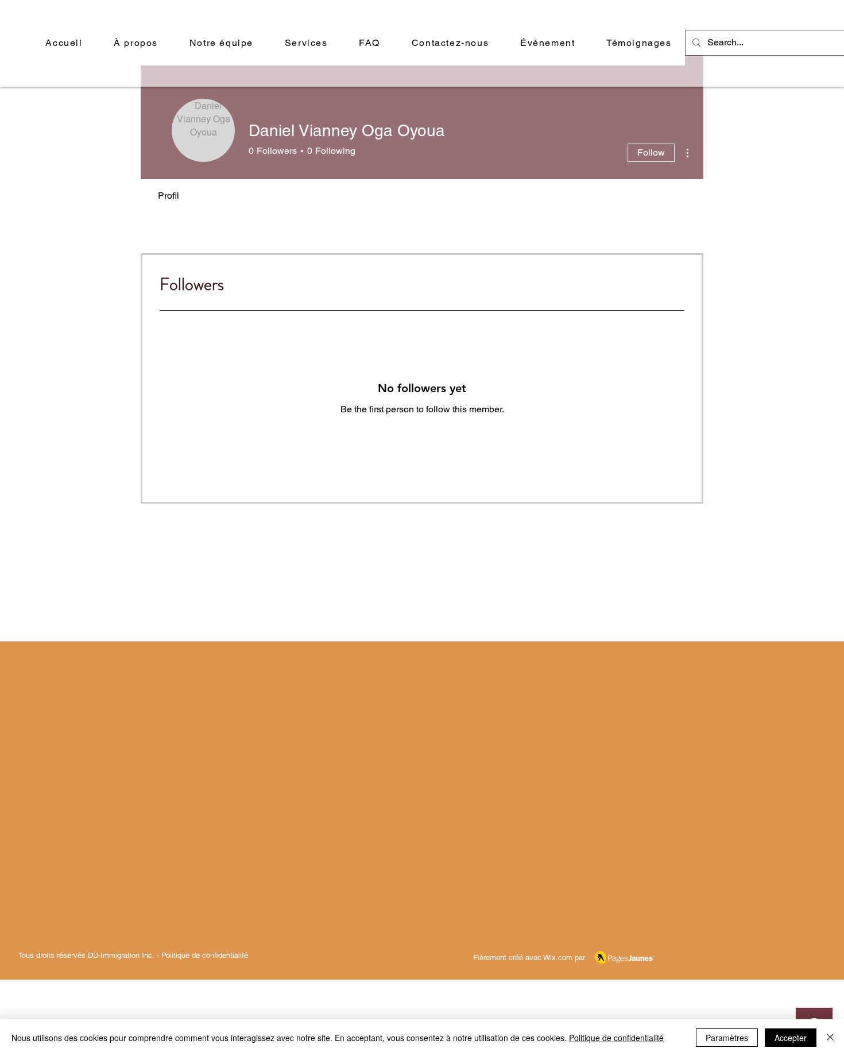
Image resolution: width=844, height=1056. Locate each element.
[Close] (830, 1037)
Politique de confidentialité (204, 955)
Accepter (791, 1037)
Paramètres (727, 1037)
